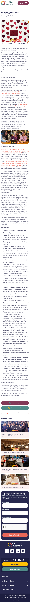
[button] (23, 3)
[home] (7, 3)
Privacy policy (15, 600)
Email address (7, 517)
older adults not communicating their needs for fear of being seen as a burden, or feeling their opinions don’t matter (14, 163)
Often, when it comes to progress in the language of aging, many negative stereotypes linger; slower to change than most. (15, 151)
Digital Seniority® (21, 597)
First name (6, 502)
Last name (6, 509)
